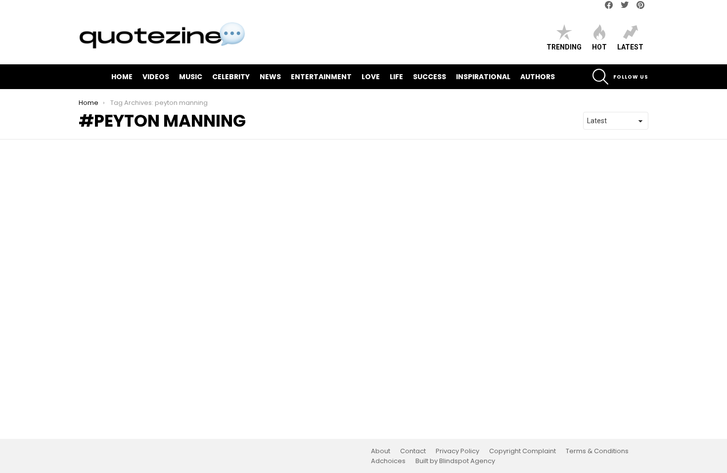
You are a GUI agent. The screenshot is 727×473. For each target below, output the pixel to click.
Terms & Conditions (597, 451)
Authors (537, 77)
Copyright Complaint (522, 451)
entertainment (321, 77)
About (380, 451)
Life (396, 77)
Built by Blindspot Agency (455, 461)
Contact (413, 451)
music (190, 77)
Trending (564, 47)
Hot (599, 47)
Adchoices (388, 461)
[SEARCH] (600, 76)
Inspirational (483, 77)
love (371, 77)
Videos (155, 77)
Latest (630, 47)
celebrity (231, 77)
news (270, 77)
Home (122, 77)
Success (429, 77)
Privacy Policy (457, 451)
